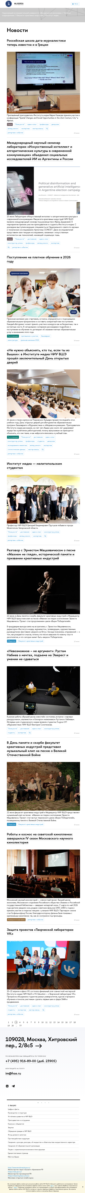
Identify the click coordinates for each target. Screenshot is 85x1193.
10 (42, 1022)
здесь (52, 1186)
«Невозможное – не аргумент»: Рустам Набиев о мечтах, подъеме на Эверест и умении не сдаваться (37, 655)
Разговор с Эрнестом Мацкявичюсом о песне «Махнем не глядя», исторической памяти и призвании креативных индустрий (41, 554)
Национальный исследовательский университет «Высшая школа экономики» (32, 13)
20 (13, 1025)
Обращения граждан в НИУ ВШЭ (19, 1131)
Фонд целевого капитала (17, 1135)
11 (46, 1022)
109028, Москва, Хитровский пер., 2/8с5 (41, 1042)
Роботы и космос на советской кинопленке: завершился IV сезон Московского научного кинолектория (40, 838)
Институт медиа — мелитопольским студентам (34, 465)
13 (54, 1022)
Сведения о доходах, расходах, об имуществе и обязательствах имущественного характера (41, 1142)
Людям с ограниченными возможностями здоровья (26, 1149)
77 (20, 1025)
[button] (38, 1103)
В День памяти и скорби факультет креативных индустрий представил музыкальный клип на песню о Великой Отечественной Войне (36, 748)
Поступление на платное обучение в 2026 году (39, 259)
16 (66, 1022)
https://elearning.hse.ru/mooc (18, 1176)
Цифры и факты (13, 1109)
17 (71, 1022)
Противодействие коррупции (19, 1139)
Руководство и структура (17, 1113)
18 (75, 1022)
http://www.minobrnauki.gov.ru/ (19, 1167)
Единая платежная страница (18, 1153)
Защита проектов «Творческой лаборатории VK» (40, 931)
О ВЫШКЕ (12, 1105)
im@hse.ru (13, 1073)
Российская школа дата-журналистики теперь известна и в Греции (36, 42)
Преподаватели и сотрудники (19, 1120)
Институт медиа (51, 15)
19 (9, 1025)
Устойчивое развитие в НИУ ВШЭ (20, 1116)
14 (58, 1022)
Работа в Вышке (13, 1157)
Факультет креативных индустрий (30, 15)
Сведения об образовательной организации (24, 1146)
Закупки (11, 1127)
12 (50, 1022)
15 (62, 1022)
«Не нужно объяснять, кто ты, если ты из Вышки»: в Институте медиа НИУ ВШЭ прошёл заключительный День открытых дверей (38, 356)
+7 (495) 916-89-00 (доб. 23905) (31, 1061)
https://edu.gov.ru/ (15, 1172)
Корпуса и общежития (16, 1124)
